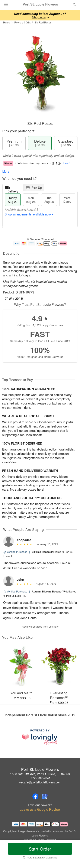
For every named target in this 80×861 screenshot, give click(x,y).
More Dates (67, 200)
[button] (71, 851)
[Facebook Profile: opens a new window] (35, 796)
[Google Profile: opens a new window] (45, 796)
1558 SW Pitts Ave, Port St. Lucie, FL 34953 (40, 774)
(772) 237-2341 (40, 778)
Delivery (12, 190)
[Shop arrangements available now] (39, 17)
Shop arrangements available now (28, 214)
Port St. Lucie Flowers (40, 4)
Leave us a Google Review (40, 809)
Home (6, 22)
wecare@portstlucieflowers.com (40, 782)
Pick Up (37, 187)
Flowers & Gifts (22, 22)
